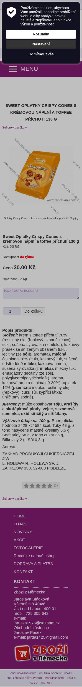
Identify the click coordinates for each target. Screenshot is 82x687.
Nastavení (41, 44)
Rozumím (41, 34)
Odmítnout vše (41, 54)
